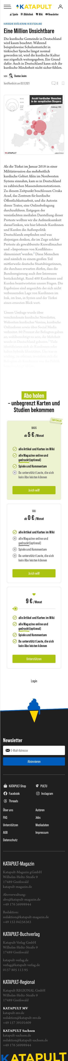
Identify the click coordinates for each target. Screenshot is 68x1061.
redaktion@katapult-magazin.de (26, 917)
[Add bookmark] (63, 83)
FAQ (5, 817)
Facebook (14, 793)
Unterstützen (10, 825)
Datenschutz (10, 840)
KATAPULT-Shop (17, 786)
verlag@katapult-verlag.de (21, 965)
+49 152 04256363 (17, 922)
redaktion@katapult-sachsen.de (25, 1040)
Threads (13, 801)
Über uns (8, 810)
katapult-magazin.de (17, 887)
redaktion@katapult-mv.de (22, 1018)
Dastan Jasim (20, 76)
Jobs (38, 817)
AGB (5, 832)
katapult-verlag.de (15, 960)
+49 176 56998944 (17, 904)
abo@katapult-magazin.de (21, 899)
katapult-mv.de (13, 1013)
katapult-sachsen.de (17, 1035)
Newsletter (12, 740)
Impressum (42, 832)
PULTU (43, 786)
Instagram (47, 793)
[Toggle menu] (7, 7)
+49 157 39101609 (17, 1023)
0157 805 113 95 (15, 970)
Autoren (40, 810)
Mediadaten (42, 825)
